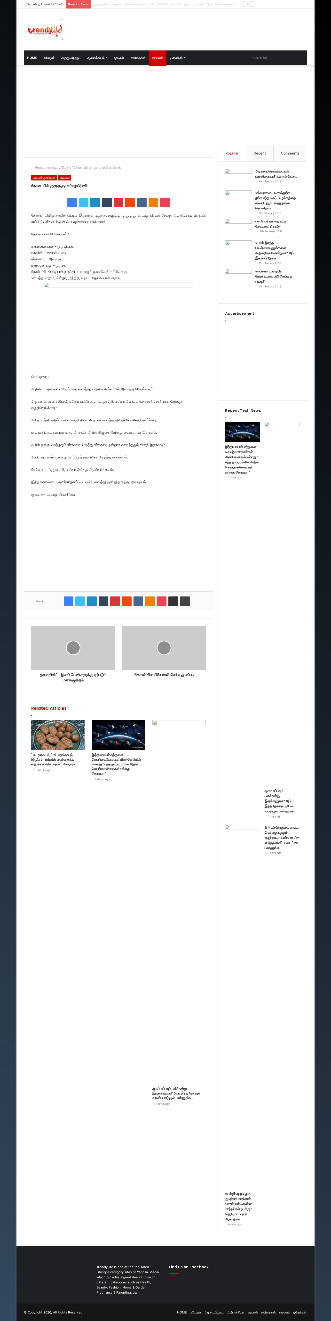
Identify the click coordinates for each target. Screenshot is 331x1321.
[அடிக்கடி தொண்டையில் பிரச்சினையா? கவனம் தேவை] (238, 178)
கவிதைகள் (138, 58)
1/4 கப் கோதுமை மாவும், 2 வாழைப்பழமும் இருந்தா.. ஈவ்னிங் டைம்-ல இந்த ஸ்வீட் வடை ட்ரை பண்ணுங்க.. (282, 837)
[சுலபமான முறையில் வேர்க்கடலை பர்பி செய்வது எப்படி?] (238, 278)
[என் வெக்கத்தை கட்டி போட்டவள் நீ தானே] (238, 228)
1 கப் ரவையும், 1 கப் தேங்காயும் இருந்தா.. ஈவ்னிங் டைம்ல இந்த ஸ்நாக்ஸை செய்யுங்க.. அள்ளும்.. (54, 759)
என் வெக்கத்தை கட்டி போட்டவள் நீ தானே (270, 224)
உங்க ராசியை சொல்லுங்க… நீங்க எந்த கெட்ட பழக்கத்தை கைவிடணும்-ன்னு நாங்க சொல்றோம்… (275, 200)
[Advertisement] (214, 24)
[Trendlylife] (44, 29)
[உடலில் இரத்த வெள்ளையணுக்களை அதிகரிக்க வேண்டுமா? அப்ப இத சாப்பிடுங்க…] (238, 249)
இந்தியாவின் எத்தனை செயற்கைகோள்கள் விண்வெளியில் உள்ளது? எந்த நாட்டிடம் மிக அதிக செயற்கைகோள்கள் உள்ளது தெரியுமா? (116, 764)
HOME (32, 58)
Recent (260, 153)
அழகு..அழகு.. (71, 58)
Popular (232, 153)
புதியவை (64, 177)
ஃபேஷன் (49, 58)
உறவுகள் (119, 58)
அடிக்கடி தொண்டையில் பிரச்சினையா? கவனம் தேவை (276, 174)
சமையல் (157, 58)
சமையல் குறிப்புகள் (58, 167)
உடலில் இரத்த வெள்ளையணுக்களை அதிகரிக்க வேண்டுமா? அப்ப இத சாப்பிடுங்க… (275, 250)
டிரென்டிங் (176, 58)
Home (39, 167)
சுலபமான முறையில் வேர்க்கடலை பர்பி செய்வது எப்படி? (273, 276)
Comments (290, 153)
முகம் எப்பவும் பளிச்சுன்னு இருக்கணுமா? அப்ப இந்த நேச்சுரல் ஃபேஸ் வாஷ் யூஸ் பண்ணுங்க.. (153, 4)
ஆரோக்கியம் (95, 58)
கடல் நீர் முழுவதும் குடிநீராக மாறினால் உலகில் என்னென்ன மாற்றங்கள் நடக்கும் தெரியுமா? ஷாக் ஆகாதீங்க (238, 1206)
